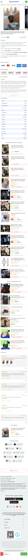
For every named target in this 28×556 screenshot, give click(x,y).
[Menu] (1, 2)
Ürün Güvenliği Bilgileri (23, 76)
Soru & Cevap (23, 37)
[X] (11, 506)
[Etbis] (10, 534)
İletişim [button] (5, 525)
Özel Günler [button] (6, 527)
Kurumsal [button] (6, 522)
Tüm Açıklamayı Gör (14, 95)
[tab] (14, 519)
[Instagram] (14, 506)
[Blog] (20, 506)
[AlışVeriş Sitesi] (26, 2)
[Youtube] (17, 506)
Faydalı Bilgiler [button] (7, 519)
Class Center (4, 37)
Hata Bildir (14, 470)
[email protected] (12, 478)
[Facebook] (8, 506)
